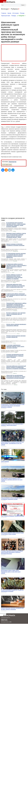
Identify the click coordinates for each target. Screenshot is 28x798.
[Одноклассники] (6, 170)
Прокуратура (12, 161)
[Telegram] (9, 170)
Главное (3, 13)
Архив (9, 13)
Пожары (13, 15)
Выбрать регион (4, 620)
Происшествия (5, 15)
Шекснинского (16, 63)
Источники (15, 13)
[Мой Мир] (13, 170)
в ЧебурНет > (21, 15)
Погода (22, 13)
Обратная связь (4, 619)
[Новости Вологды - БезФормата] (8, 1)
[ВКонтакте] (2, 170)
